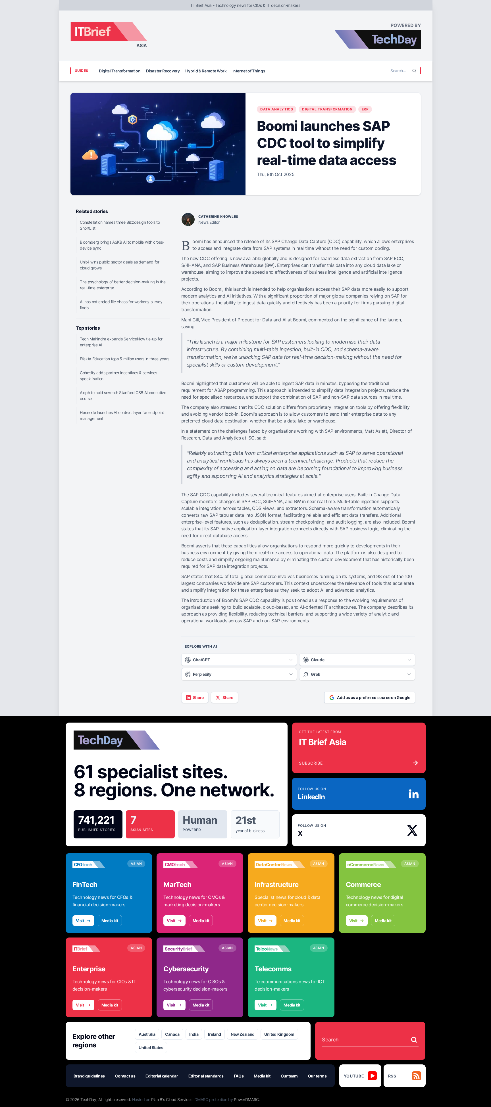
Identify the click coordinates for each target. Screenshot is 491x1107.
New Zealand (243, 1034)
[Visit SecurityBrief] (188, 948)
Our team (289, 1075)
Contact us (125, 1075)
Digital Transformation (119, 70)
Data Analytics (276, 109)
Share (198, 697)
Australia (147, 1034)
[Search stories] (414, 1039)
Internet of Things (248, 70)
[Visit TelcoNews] (280, 948)
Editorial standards (206, 1075)
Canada (172, 1034)
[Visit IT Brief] (97, 948)
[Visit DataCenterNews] (280, 864)
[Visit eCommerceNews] (371, 864)
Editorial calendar (161, 1075)
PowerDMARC (246, 1099)
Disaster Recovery (163, 70)
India (193, 1034)
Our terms (317, 1075)
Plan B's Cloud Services (171, 1099)
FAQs (239, 1075)
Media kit (109, 920)
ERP (365, 109)
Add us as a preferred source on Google (373, 697)
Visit (80, 920)
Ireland (214, 1034)
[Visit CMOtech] (188, 864)
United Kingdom (279, 1034)
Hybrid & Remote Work (205, 70)
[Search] (414, 70)
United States (151, 1047)
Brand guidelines (89, 1075)
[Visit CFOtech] (97, 864)
